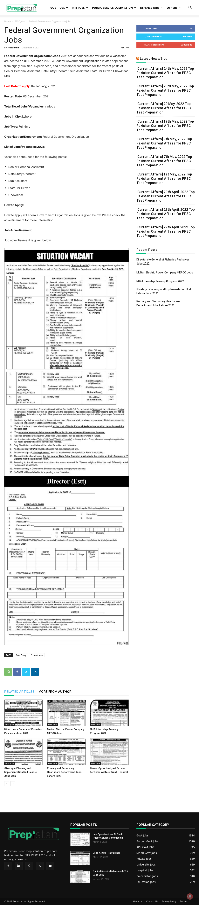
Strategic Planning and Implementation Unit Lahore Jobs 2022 (20, 772)
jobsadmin (13, 47)
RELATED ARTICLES (19, 692)
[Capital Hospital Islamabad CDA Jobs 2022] (80, 876)
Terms (183, 901)
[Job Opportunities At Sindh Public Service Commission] (80, 839)
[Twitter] (26, 672)
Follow (187, 36)
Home (7, 21)
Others (172, 7)
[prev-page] (6, 783)
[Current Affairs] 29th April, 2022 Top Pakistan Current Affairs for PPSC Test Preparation (165, 196)
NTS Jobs (78, 7)
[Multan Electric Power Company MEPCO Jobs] (66, 713)
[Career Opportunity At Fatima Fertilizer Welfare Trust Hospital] (109, 751)
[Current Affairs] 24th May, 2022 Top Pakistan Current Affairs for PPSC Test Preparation (165, 72)
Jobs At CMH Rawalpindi (106, 853)
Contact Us (152, 901)
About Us (137, 901)
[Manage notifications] (190, 896)
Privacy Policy (169, 901)
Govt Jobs (57, 7)
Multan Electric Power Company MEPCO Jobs (164, 272)
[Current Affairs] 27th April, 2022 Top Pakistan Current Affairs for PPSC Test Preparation (165, 231)
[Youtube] (50, 866)
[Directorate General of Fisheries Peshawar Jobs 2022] (23, 713)
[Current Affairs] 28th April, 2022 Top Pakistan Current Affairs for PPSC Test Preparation (165, 213)
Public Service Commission (112, 7)
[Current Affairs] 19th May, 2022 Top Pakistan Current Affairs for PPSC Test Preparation (165, 125)
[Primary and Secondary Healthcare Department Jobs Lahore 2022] (66, 751)
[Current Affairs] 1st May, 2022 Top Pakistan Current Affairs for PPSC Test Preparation (164, 178)
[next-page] (12, 783)
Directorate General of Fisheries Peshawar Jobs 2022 (162, 261)
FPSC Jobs (20, 21)
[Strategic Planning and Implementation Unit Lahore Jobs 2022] (23, 751)
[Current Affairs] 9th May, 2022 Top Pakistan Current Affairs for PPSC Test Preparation (164, 143)
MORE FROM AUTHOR (55, 692)
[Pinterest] (29, 866)
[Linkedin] (35, 672)
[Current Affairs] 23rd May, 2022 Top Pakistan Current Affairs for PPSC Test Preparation (165, 90)
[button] (190, 8)
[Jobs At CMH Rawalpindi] (80, 858)
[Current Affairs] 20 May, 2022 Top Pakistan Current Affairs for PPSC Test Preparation (163, 108)
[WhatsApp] (8, 672)
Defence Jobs (149, 7)
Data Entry (21, 655)
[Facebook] (17, 672)
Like (190, 28)
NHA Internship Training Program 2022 (160, 281)
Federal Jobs (37, 655)
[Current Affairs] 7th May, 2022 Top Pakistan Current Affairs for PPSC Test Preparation (164, 161)
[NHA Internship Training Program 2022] (109, 713)
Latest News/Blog (153, 58)
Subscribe (186, 44)
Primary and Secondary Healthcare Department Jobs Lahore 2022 (64, 772)
